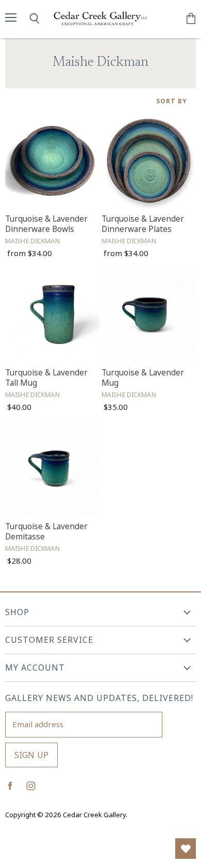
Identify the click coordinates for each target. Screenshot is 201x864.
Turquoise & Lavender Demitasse (46, 531)
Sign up (31, 755)
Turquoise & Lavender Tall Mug (46, 377)
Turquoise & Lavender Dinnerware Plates (143, 224)
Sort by (171, 101)
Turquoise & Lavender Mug (143, 377)
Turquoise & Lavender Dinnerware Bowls (46, 224)
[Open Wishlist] (185, 848)
